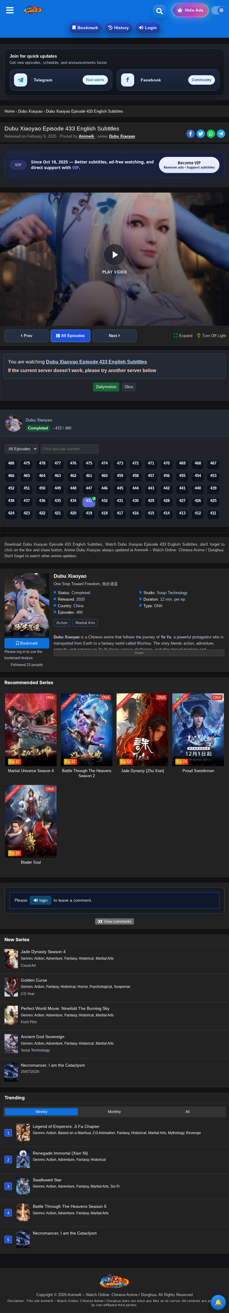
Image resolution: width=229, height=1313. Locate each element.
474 (104, 463)
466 (11, 475)
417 (120, 513)
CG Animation (104, 1133)
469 (182, 463)
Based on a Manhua (74, 1133)
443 (151, 488)
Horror (83, 987)
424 (11, 513)
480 (11, 463)
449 (58, 488)
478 (42, 463)
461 (89, 475)
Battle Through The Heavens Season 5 (69, 1206)
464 (42, 475)
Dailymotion (106, 387)
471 (151, 463)
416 (135, 513)
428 (166, 500)
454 (198, 475)
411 (213, 513)
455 (182, 475)
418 (104, 513)
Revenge (193, 1133)
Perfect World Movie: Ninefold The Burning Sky (65, 1008)
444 (135, 488)
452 (11, 488)
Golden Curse (34, 980)
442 (166, 488)
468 (198, 463)
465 (27, 475)
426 (198, 500)
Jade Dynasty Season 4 (43, 951)
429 (151, 500)
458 (135, 475)
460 (104, 475)
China (78, 606)
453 (213, 475)
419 (89, 513)
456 (166, 475)
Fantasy (70, 958)
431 (120, 500)
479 (27, 463)
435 (58, 500)
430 (135, 500)
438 (11, 500)
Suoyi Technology (172, 593)
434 (73, 500)
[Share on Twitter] (201, 134)
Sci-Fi (115, 1186)
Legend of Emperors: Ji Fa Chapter (66, 1126)
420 (73, 513)
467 (213, 463)
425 (213, 500)
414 (166, 513)
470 (166, 463)
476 (73, 463)
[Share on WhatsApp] (212, 134)
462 (73, 475)
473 (120, 463)
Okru (129, 387)
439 (213, 488)
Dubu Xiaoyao (122, 136)
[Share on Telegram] (221, 134)
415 (151, 513)
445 (120, 488)
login (43, 900)
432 (104, 500)
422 (42, 513)
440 (198, 488)
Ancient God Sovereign (42, 1036)
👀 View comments (114, 921)
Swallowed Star (47, 1179)
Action (61, 623)
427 (182, 500)
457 (151, 475)
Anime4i (87, 136)
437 (27, 500)
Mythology (176, 1133)
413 (182, 513)
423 (27, 513)
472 (135, 463)
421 (58, 513)
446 (104, 488)
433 (89, 500)
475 (89, 463)
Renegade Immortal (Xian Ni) (60, 1153)
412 (198, 513)
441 (182, 488)
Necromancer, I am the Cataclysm (53, 1065)
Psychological (100, 987)
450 (42, 488)
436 (42, 500)
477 (58, 463)
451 (27, 488)
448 (73, 488)
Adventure (54, 958)
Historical (86, 958)
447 (89, 488)
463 (58, 475)
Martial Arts (85, 623)
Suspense (122, 987)
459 (120, 475)
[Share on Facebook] (191, 134)
